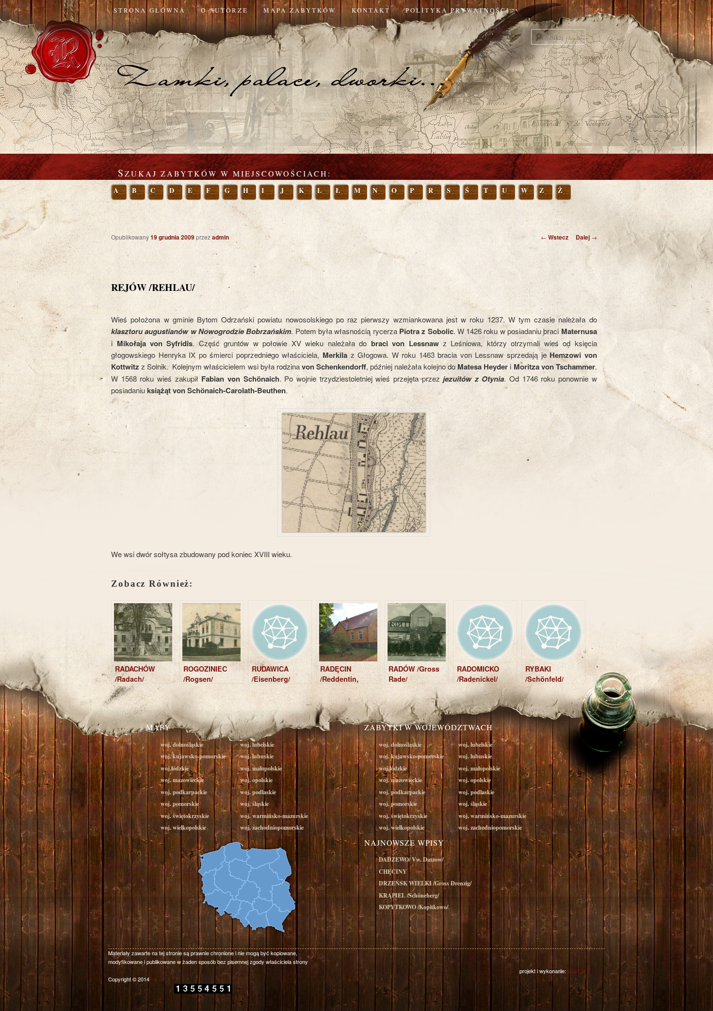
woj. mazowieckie (182, 780)
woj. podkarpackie (184, 792)
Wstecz (554, 237)
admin (220, 237)
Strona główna (149, 10)
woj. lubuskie (257, 756)
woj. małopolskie (261, 768)
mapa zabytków (299, 10)
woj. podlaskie (258, 792)
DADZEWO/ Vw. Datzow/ (411, 859)
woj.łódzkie (175, 768)
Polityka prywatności (457, 10)
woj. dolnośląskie (182, 744)
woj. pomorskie (180, 804)
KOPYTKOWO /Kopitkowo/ (413, 907)
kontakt (371, 10)
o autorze (224, 10)
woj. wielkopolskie (183, 827)
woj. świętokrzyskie (185, 816)
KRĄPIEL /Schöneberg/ (409, 895)
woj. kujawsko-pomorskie (193, 756)
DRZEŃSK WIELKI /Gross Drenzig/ (425, 883)
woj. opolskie (256, 780)
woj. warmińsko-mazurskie (274, 816)
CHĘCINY (393, 871)
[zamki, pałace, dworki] (356, 60)
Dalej (586, 237)
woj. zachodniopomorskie (272, 827)
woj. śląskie (254, 804)
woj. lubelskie (257, 744)
